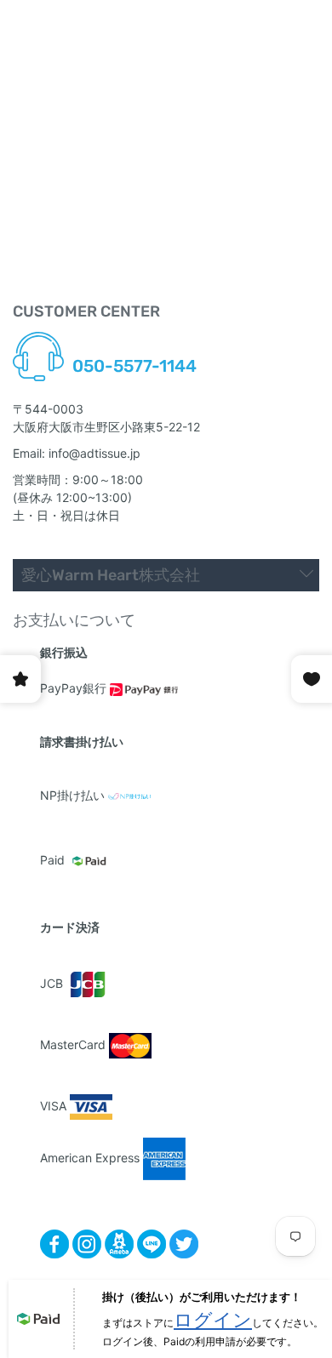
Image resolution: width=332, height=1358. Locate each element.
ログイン (213, 1319)
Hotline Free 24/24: (125, 347)
